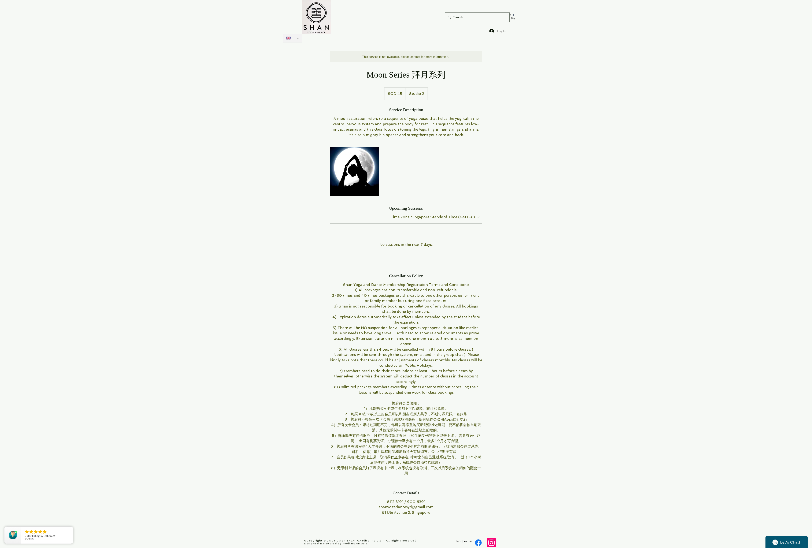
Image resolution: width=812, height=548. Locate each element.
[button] (513, 16)
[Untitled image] (354, 171)
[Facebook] (478, 542)
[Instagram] (491, 542)
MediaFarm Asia (355, 543)
